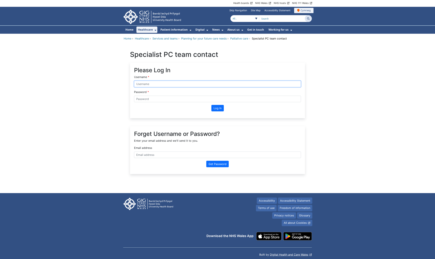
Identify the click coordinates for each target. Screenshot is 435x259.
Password (140, 92)
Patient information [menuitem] (174, 30)
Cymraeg (306, 10)
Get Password (217, 164)
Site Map (256, 10)
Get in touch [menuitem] (255, 30)
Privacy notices (284, 215)
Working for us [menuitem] (278, 30)
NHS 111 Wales (300, 3)
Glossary (304, 215)
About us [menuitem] (233, 30)
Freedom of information (295, 208)
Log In (218, 108)
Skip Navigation (238, 10)
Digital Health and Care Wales (289, 254)
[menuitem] (155, 30)
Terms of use (266, 208)
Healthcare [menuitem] (145, 30)
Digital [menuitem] (200, 30)
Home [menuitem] (129, 30)
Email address (143, 148)
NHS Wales (261, 3)
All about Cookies (295, 222)
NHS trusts (280, 3)
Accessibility (267, 200)
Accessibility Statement (277, 10)
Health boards (241, 3)
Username (141, 77)
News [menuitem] (216, 30)
